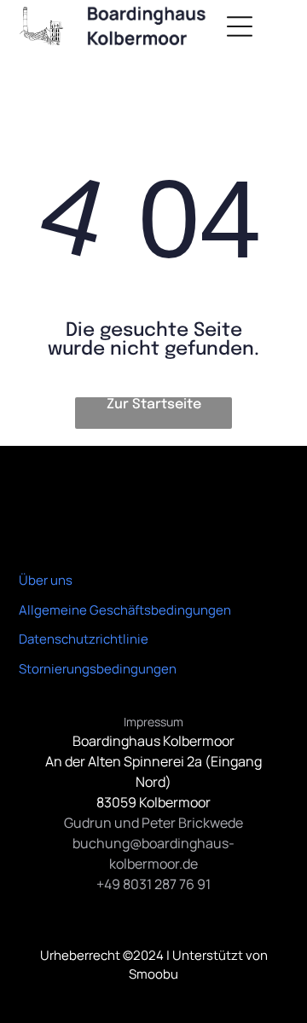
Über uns (45, 580)
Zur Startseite (154, 404)
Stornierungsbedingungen (98, 669)
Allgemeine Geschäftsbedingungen (125, 610)
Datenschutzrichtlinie (83, 639)
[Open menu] (239, 26)
